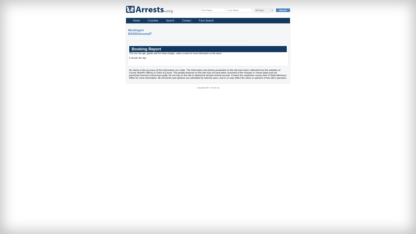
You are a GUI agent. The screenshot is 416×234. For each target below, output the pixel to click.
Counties (153, 20)
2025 (132, 33)
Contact (186, 20)
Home (136, 20)
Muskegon (136, 30)
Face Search (206, 20)
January (143, 33)
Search (170, 20)
